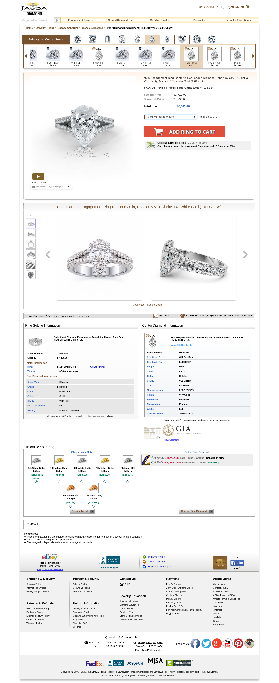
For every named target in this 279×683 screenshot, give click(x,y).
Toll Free (129, 584)
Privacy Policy (80, 584)
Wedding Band (158, 20)
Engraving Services (82, 612)
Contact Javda (220, 588)
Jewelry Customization (84, 608)
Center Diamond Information (162, 325)
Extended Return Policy (38, 616)
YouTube (217, 617)
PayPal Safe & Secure (177, 606)
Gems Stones (126, 608)
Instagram (218, 606)
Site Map (77, 627)
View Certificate (171, 440)
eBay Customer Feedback (50, 569)
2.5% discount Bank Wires (179, 588)
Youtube (228, 643)
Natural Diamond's (119, 20)
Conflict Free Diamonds (131, 619)
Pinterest (217, 610)
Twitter (216, 613)
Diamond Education (129, 605)
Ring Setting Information (42, 325)
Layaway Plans (173, 602)
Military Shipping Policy (37, 591)
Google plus (217, 643)
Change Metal (97, 367)
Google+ (217, 621)
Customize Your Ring (38, 447)
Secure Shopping (81, 588)
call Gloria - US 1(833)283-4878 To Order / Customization (219, 315)
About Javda (219, 584)
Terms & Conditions (82, 591)
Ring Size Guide (211, 117)
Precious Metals (128, 612)
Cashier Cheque (174, 595)
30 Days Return (156, 556)
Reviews (31, 524)
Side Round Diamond (189, 457)
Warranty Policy (34, 623)
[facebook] (220, 562)
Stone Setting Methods (131, 616)
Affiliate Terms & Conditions (226, 599)
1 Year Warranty (156, 561)
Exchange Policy (34, 612)
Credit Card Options (176, 591)
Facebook (218, 602)
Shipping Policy (33, 584)
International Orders (36, 588)
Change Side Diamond (194, 511)
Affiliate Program (221, 591)
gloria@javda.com (150, 642)
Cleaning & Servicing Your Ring (88, 616)
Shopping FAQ (80, 623)
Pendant (198, 20)
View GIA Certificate (181, 345)
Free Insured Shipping (160, 566)
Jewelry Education (238, 20)
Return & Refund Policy (37, 608)
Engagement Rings (79, 20)
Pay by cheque (174, 584)
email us (164, 315)
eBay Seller (218, 624)
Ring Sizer (78, 619)
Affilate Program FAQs (224, 595)
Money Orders (173, 599)
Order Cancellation (35, 619)
